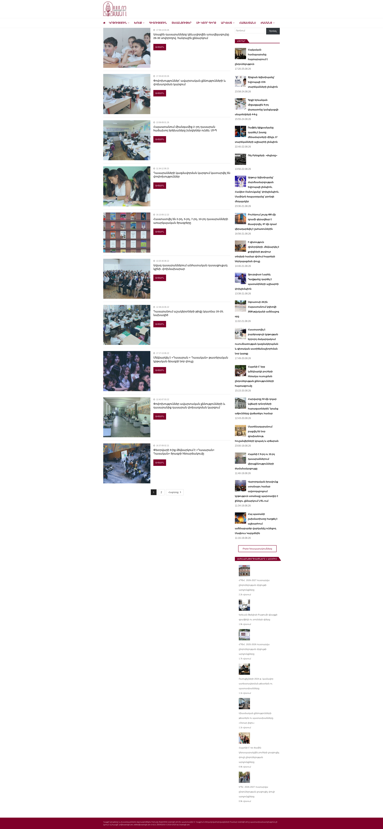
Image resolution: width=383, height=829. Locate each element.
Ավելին (159, 47)
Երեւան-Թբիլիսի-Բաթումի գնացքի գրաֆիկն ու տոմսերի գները (258, 617)
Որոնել (273, 31)
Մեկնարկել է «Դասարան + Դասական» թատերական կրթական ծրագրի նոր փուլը (190, 359)
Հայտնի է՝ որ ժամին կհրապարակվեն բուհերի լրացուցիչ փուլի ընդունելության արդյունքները (259, 754)
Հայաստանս (247, 22)
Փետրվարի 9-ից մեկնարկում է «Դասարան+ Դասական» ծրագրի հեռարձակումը (184, 451)
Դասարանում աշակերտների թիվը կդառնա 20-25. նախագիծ (188, 313)
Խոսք (138, 22)
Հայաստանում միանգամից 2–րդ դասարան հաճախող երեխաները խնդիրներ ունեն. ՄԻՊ (185, 128)
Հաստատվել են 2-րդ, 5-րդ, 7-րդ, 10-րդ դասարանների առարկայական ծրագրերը (190, 221)
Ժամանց (266, 22)
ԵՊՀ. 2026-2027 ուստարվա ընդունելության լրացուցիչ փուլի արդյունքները (257, 792)
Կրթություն (118, 22)
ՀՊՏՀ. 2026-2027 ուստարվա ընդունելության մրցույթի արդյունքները (254, 585)
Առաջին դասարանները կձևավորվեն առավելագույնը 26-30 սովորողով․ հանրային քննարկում (191, 36)
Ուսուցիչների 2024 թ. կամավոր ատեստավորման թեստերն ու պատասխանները (256, 684)
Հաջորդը (173, 492)
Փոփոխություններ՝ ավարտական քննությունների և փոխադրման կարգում (189, 82)
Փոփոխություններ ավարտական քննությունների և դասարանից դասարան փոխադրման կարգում (189, 405)
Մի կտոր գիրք (206, 22)
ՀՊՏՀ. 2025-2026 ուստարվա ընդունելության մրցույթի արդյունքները (254, 649)
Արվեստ (226, 22)
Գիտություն (158, 22)
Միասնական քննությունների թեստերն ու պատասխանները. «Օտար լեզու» (256, 718)
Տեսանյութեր (182, 22)
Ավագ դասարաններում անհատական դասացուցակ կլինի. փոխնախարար (190, 267)
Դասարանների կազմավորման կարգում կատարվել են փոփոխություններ (191, 174)
